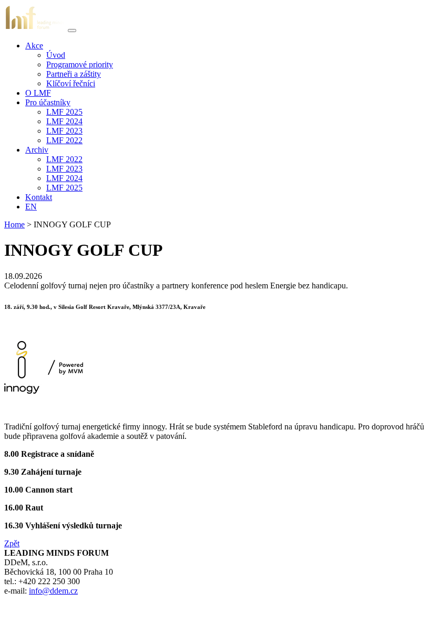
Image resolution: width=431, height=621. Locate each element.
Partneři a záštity (73, 73)
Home (14, 224)
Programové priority (79, 64)
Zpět (11, 543)
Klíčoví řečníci (70, 83)
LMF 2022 (64, 140)
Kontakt (38, 197)
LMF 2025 (64, 111)
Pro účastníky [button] (47, 102)
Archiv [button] (36, 149)
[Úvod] (35, 27)
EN (31, 206)
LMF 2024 (64, 121)
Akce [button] (34, 45)
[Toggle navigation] (72, 30)
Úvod (55, 55)
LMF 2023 (64, 130)
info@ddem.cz (53, 590)
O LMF (38, 92)
